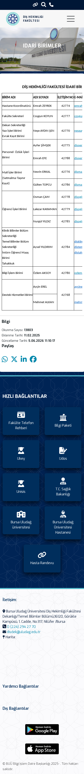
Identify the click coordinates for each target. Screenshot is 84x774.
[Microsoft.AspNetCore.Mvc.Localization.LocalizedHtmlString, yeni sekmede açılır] (42, 729)
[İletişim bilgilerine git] (51, 5)
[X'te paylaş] (14, 359)
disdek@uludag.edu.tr (23, 632)
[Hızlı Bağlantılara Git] (35, 5)
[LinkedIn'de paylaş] (24, 359)
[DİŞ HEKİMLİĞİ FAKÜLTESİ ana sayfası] (13, 19)
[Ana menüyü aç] (70, 18)
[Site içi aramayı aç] (43, 4)
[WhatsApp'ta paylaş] (5, 359)
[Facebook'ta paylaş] (33, 359)
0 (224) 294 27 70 (21, 626)
